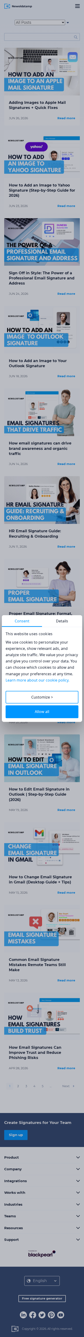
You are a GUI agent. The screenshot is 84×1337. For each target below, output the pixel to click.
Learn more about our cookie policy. (37, 680)
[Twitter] (42, 1315)
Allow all (42, 711)
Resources (13, 1228)
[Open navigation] (77, 6)
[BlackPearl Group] (42, 1253)
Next (66, 1086)
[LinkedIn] (23, 1315)
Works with (14, 1192)
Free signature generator (42, 1298)
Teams (10, 1216)
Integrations (15, 1181)
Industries (13, 1204)
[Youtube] (60, 1315)
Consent (22, 621)
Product (11, 1157)
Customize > (42, 697)
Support (11, 1239)
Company (13, 1169)
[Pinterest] (51, 1315)
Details (62, 621)
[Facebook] (32, 1315)
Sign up (16, 1135)
